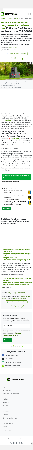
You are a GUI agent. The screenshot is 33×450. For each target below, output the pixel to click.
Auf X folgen (9, 358)
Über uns (6, 402)
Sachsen (22, 292)
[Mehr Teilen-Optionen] (22, 58)
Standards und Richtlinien (11, 394)
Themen (5, 415)
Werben (5, 399)
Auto (9, 292)
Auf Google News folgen (13, 362)
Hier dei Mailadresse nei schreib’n (11, 181)
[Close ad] (1, 9)
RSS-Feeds (6, 411)
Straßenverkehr (12, 294)
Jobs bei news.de (8, 423)
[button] (17, 53)
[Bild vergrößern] (31, 63)
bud (2, 287)
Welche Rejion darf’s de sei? (9, 189)
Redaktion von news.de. (19, 298)
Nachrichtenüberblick (10, 418)
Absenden (6, 208)
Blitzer (13, 292)
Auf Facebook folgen (11, 355)
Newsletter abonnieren (12, 366)
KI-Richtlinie (6, 427)
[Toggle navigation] (30, 14)
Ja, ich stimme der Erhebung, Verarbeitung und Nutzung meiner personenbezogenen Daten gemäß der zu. (16, 332)
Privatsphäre (7, 430)
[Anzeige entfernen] (32, 444)
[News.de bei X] (19, 443)
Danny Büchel (12, 48)
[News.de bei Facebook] (16, 443)
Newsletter (6, 406)
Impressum (6, 387)
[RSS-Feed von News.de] (22, 443)
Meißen (17, 292)
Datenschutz (7, 390)
